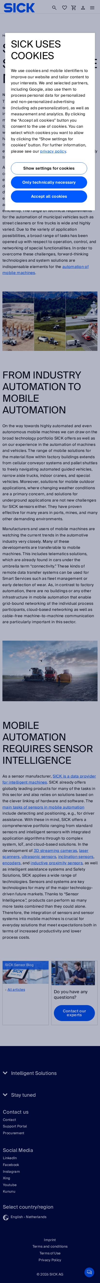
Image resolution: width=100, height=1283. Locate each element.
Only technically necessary (49, 182)
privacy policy (53, 151)
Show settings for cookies (49, 168)
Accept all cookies (49, 196)
